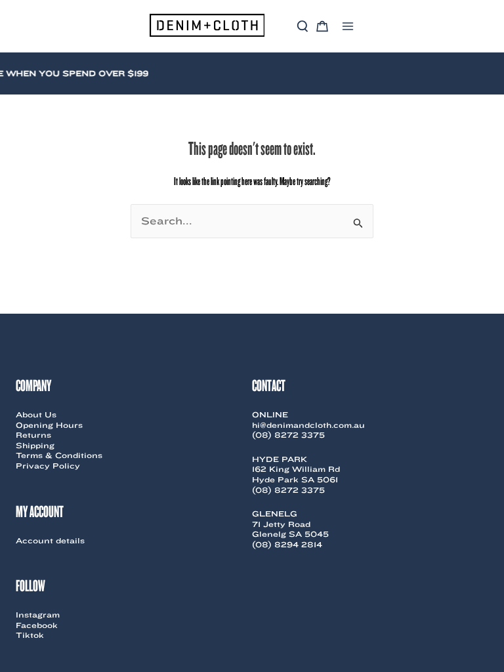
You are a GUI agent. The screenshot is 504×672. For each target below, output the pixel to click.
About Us (36, 414)
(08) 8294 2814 (287, 544)
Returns (33, 435)
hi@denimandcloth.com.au (308, 425)
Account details (50, 540)
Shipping (35, 445)
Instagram (38, 615)
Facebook (37, 625)
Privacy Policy (48, 466)
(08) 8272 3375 (288, 435)
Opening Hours (49, 425)
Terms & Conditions (59, 455)
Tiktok (30, 635)
